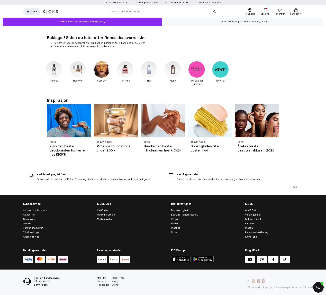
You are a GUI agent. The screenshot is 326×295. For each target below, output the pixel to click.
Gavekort (28, 223)
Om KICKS (250, 210)
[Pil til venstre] (290, 187)
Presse (249, 227)
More (174, 232)
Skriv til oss (41, 284)
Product (175, 227)
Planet (174, 223)
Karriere (249, 223)
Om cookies (29, 219)
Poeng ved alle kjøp (148, 2)
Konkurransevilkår (33, 227)
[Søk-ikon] (214, 11)
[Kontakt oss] (318, 287)
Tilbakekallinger (31, 232)
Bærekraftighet (179, 210)
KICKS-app (251, 236)
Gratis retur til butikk (178, 2)
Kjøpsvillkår (29, 214)
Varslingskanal (253, 214)
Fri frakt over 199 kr (118, 2)
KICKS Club (103, 210)
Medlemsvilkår (105, 219)
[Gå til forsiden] (50, 11)
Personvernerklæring (256, 232)
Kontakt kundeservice (35, 210)
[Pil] (275, 132)
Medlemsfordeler (106, 214)
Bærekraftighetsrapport (184, 214)
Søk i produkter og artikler (126, 11)
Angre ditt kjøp (31, 236)
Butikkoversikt (253, 219)
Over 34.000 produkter (210, 2)
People (175, 219)
